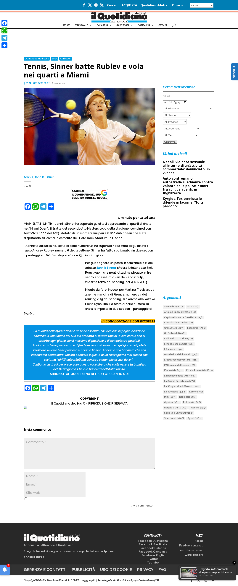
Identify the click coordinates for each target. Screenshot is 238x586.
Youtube (153, 562)
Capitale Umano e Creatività (183, 317)
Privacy (145, 569)
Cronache (174, 328)
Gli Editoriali (174, 333)
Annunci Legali (174, 306)
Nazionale (187, 397)
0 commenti (58, 83)
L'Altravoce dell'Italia (37, 58)
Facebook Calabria (153, 548)
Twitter (153, 559)
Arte (192, 306)
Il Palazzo (173, 349)
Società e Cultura (178, 413)
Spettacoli (174, 418)
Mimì (170, 397)
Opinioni (171, 402)
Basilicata (122, 25)
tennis (28, 177)
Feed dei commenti (191, 550)
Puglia (162, 25)
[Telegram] (4, 38)
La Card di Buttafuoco (179, 381)
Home (66, 25)
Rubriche (198, 407)
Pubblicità (83, 569)
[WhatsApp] (4, 30)
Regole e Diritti (175, 407)
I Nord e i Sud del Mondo (180, 354)
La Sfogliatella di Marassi (182, 386)
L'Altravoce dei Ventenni (180, 359)
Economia (196, 328)
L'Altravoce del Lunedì (179, 365)
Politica (192, 402)
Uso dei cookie (116, 569)
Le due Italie (175, 391)
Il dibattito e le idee (178, 338)
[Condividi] (4, 45)
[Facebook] (4, 23)
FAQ (162, 569)
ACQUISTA (129, 5)
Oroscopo (179, 5)
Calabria (102, 25)
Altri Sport (65, 58)
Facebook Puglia (153, 555)
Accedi (199, 540)
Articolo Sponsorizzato (180, 312)
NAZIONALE (81, 25)
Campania (144, 25)
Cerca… (112, 5)
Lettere (196, 391)
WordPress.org (194, 554)
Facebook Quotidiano (153, 541)
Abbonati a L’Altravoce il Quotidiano (48, 545)
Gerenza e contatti (45, 569)
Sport (55, 58)
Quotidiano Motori (154, 5)
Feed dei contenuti (191, 545)
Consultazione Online (178, 322)
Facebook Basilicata (153, 544)
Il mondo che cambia (178, 344)
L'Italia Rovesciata (199, 370)
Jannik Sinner (44, 177)
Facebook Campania (153, 551)
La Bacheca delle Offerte (179, 375)
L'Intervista (173, 370)
